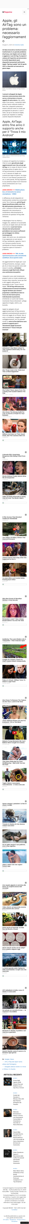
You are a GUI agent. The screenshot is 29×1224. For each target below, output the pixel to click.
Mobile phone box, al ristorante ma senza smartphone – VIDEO (13, 192)
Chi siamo (6, 1219)
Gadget (7, 1059)
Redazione (13, 1219)
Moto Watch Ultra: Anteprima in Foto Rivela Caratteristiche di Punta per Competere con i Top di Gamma (18, 1176)
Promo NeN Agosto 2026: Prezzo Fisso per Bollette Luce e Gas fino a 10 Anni (18, 1084)
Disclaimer (15, 1221)
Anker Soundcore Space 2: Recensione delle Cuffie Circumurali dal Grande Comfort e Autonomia (18, 1158)
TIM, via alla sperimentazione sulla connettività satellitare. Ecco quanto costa (14, 255)
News (12, 1059)
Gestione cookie (24, 1222)
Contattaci (14, 1209)
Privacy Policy (21, 1219)
